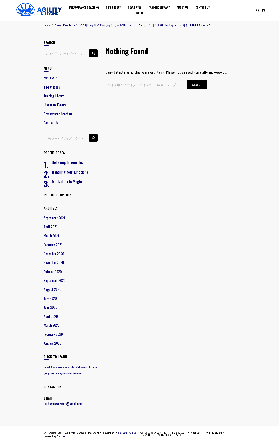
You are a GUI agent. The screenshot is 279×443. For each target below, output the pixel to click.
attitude (77, 366)
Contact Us (202, 7)
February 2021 (53, 244)
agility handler (70, 366)
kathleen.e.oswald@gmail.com (63, 403)
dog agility (84, 366)
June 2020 (50, 307)
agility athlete (48, 366)
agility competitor (58, 366)
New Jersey (134, 7)
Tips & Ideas (113, 7)
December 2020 (54, 253)
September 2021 (54, 217)
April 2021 (50, 226)
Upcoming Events (55, 104)
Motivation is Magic (67, 181)
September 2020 (55, 280)
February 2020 (53, 334)
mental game (60, 373)
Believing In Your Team (69, 162)
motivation (68, 373)
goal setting (51, 373)
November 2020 (54, 262)
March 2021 (51, 235)
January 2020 (52, 343)
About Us (182, 7)
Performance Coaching (84, 7)
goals (45, 373)
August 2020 (52, 289)
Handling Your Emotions (70, 172)
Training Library (159, 7)
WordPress (62, 436)
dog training (93, 366)
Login (139, 13)
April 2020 (51, 316)
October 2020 (53, 271)
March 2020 (52, 325)
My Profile (50, 77)
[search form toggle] (257, 10)
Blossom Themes (127, 433)
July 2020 (50, 298)
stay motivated (77, 373)
